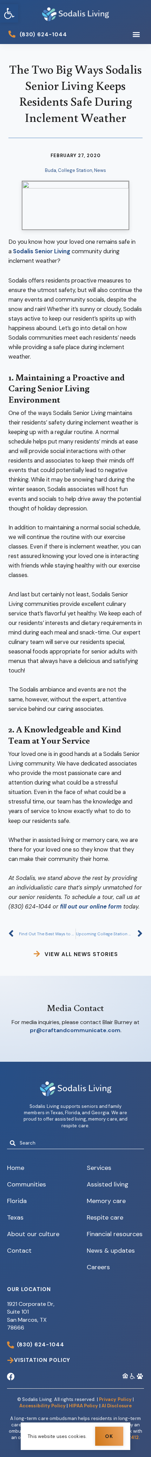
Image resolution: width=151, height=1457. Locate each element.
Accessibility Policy (42, 1406)
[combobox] (75, 1143)
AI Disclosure (116, 1406)
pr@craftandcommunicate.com (75, 1030)
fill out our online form (91, 906)
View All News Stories (81, 954)
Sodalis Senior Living (41, 251)
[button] (9, 13)
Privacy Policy (115, 1399)
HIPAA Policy (83, 1406)
